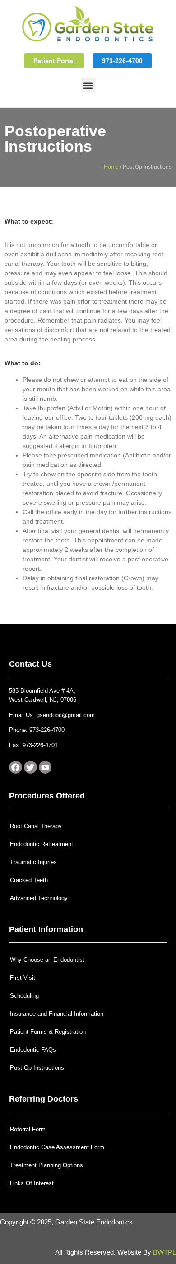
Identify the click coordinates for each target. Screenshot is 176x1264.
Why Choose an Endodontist (47, 959)
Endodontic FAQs (33, 1049)
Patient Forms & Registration (48, 1031)
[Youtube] (45, 767)
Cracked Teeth (29, 880)
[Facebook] (15, 767)
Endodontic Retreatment (41, 844)
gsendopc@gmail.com (66, 715)
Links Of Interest (32, 1183)
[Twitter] (30, 767)
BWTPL (164, 1252)
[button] (88, 85)
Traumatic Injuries (33, 862)
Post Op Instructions (37, 1067)
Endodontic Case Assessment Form (57, 1147)
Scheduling (24, 995)
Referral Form (28, 1129)
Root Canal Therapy (36, 826)
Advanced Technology (39, 898)
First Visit (22, 977)
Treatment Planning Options (46, 1165)
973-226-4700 (47, 729)
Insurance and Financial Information (56, 1013)
